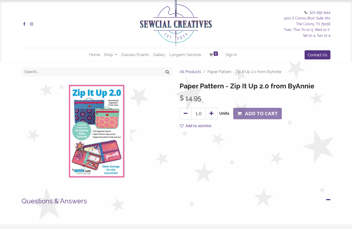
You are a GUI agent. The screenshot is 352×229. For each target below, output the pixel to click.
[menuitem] (94, 55)
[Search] (167, 71)
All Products (190, 71)
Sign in (231, 54)
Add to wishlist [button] (198, 125)
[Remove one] (186, 113)
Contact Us (317, 54)
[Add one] (211, 113)
